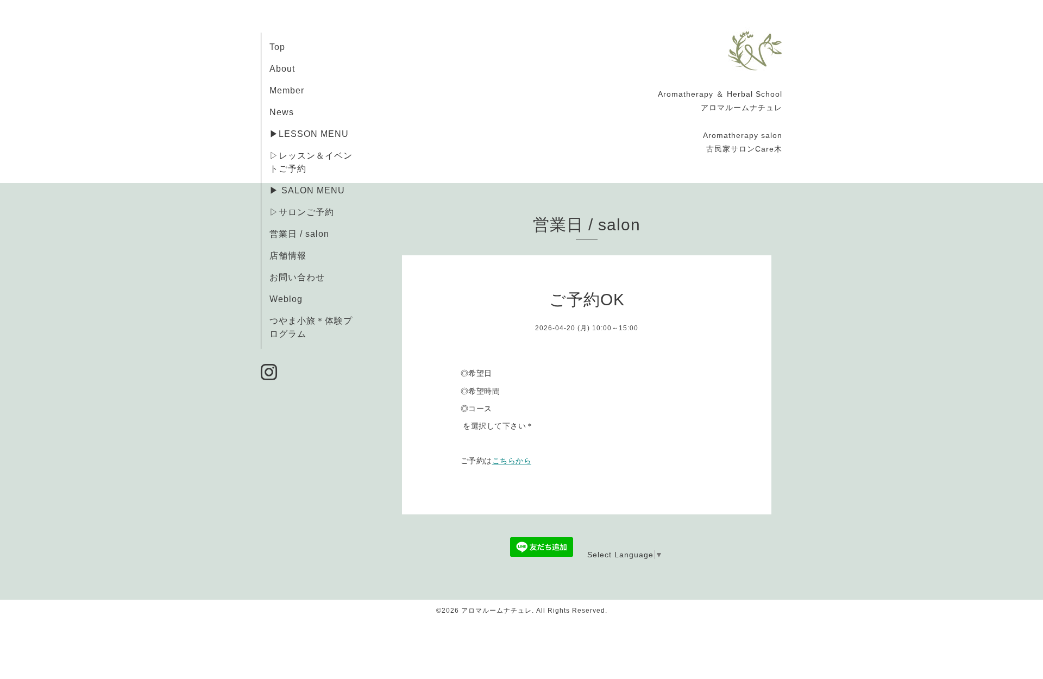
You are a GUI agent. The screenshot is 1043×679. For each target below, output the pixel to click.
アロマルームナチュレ (496, 610)
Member (286, 90)
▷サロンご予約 (301, 212)
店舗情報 (287, 255)
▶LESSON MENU (309, 134)
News (281, 112)
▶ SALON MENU (307, 190)
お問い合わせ (297, 277)
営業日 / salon (299, 233)
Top (277, 47)
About (282, 68)
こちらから (512, 460)
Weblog (286, 299)
